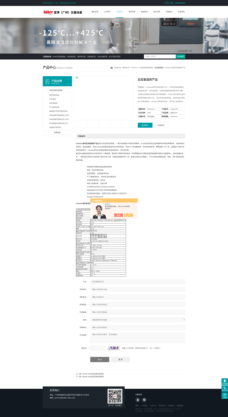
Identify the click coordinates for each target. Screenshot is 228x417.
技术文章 (156, 12)
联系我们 (181, 12)
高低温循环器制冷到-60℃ (58, 123)
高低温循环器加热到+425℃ (59, 115)
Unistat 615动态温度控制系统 (93, 374)
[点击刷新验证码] (114, 348)
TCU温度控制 (54, 107)
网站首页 (95, 12)
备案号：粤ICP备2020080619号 (162, 411)
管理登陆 (180, 406)
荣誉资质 (132, 12)
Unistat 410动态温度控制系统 (93, 376)
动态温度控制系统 (146, 68)
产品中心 (119, 12)
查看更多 (57, 132)
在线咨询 (161, 125)
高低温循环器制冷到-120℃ (59, 119)
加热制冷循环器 (55, 127)
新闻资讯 (144, 12)
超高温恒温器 (54, 95)
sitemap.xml (176, 409)
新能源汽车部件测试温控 (58, 111)
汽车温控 (52, 99)
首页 (137, 406)
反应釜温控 (53, 103)
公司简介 (107, 12)
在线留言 (169, 12)
